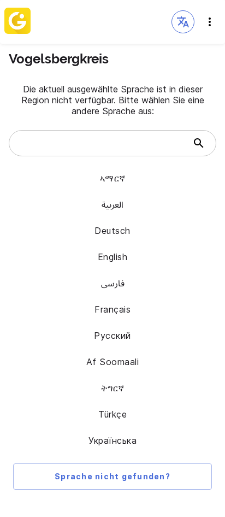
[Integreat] (17, 22)
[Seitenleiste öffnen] (210, 22)
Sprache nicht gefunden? (112, 476)
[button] (182, 21)
